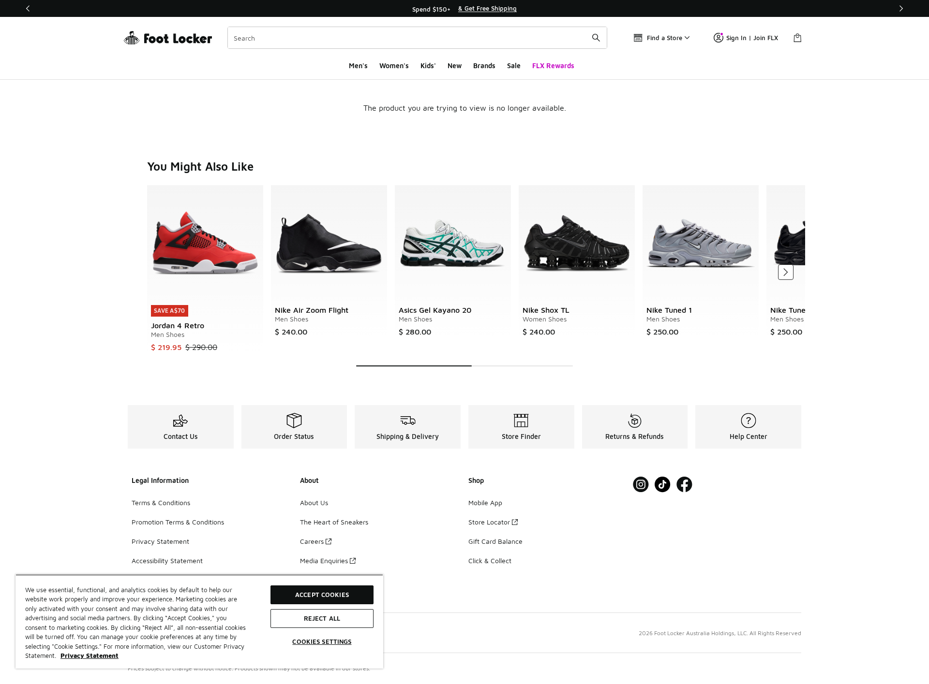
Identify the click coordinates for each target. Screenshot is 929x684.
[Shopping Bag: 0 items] (797, 37)
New (455, 65)
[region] (464, 9)
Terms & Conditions (161, 502)
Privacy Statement (160, 541)
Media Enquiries (324, 560)
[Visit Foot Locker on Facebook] (684, 485)
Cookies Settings (321, 641)
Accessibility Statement (167, 560)
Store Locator (489, 522)
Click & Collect (489, 560)
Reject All (322, 618)
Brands (484, 65)
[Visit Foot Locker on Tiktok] (663, 485)
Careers (312, 541)
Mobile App (485, 502)
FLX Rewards (553, 65)
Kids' (428, 65)
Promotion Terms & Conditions (178, 522)
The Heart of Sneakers (334, 522)
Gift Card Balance (495, 541)
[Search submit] (596, 37)
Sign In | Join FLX (752, 38)
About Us (314, 502)
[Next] (901, 8)
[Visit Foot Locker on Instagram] (641, 485)
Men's (358, 65)
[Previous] (28, 8)
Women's (394, 65)
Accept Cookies (322, 594)
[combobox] (417, 37)
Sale (514, 65)
